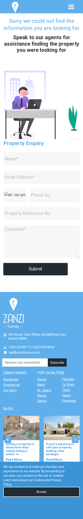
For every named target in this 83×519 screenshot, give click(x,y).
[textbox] (15, 195)
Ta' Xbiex (68, 384)
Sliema (41, 401)
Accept (41, 492)
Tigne (66, 390)
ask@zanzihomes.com (24, 352)
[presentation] (7, 439)
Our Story (10, 390)
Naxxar (41, 395)
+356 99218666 (43, 347)
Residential (10, 379)
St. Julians (44, 390)
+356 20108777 (20, 347)
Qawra (66, 395)
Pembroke (69, 400)
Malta (41, 385)
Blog (8, 409)
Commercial (11, 385)
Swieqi (41, 379)
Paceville (68, 379)
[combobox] (15, 195)
